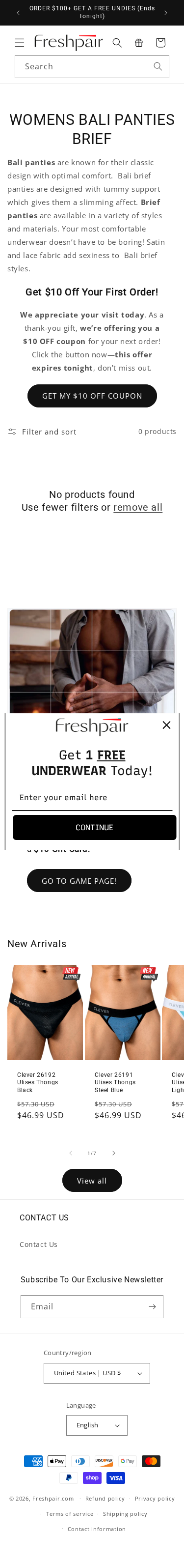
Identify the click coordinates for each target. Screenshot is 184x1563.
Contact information (97, 1529)
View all (92, 1181)
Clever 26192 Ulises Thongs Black (37, 1082)
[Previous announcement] (18, 13)
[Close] (166, 725)
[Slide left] (70, 1153)
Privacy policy (155, 1498)
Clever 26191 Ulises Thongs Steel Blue (115, 1082)
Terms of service (69, 1513)
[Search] (158, 66)
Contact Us (39, 1244)
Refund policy (105, 1498)
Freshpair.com (53, 1498)
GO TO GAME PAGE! (79, 881)
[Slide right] (114, 1153)
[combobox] (92, 67)
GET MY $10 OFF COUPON (92, 396)
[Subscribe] (152, 1306)
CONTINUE (94, 827)
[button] (19, 43)
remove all (137, 507)
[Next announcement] (166, 13)
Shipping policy (125, 1513)
